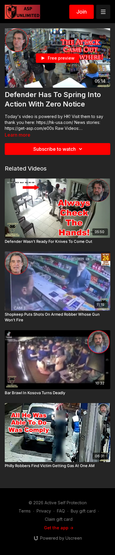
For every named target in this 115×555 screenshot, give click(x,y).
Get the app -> (58, 527)
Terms (25, 510)
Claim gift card (59, 519)
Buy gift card (83, 510)
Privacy (44, 510)
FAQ (61, 510)
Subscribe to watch (54, 149)
